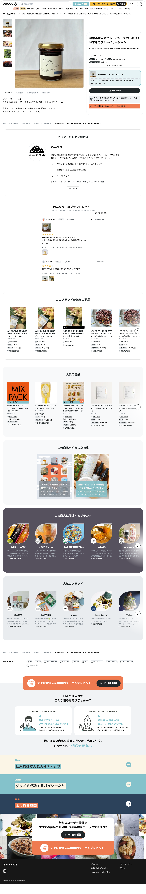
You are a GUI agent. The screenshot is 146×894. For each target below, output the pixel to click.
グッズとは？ (95, 864)
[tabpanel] (43, 105)
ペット (86, 9)
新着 (23, 9)
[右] (137, 331)
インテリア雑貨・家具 (66, 9)
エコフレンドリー (67, 182)
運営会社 (122, 868)
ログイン (133, 4)
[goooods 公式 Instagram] (4, 871)
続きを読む (45, 243)
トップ (5, 123)
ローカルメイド (93, 182)
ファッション (78, 9)
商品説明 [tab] (8, 92)
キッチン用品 (52, 9)
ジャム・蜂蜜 (26, 123)
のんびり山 (99, 59)
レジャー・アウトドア (110, 9)
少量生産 (102, 182)
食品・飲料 (31, 9)
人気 (17, 9)
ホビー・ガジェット (125, 9)
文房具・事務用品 (96, 9)
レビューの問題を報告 (98, 219)
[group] (108, 683)
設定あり (104, 62)
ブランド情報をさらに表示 (116, 65)
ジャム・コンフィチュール (42, 123)
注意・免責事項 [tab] (32, 92)
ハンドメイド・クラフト (80, 182)
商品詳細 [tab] (19, 92)
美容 (38, 9)
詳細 (124, 59)
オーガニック (56, 182)
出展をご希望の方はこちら (99, 868)
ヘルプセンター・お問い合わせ (100, 872)
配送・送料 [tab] (46, 92)
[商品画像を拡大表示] (49, 53)
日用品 (43, 9)
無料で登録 (13, 342)
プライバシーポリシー (126, 864)
